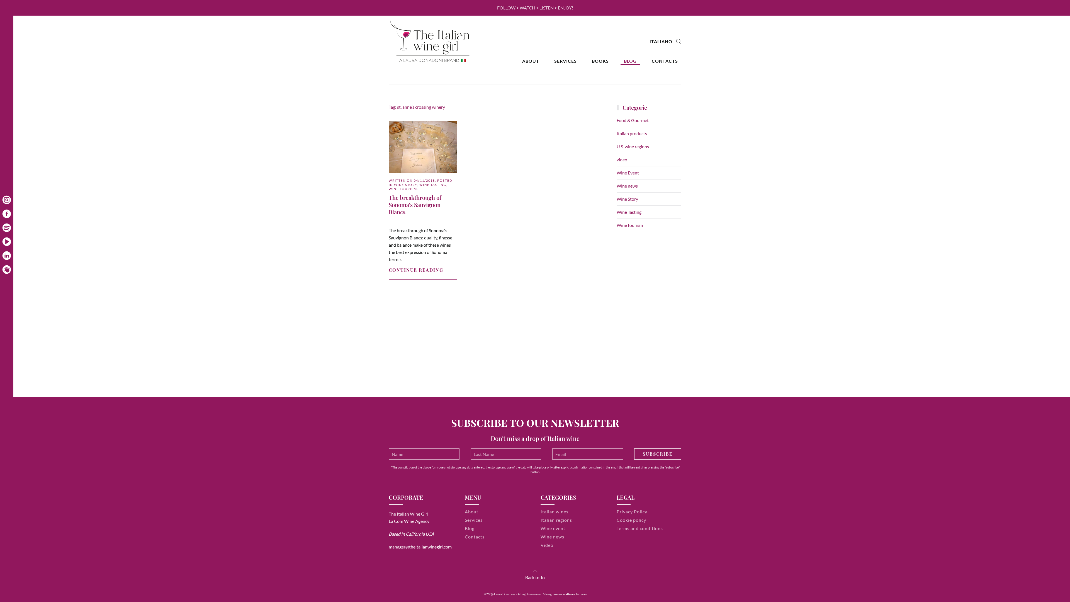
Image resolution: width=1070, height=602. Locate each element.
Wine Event (628, 172)
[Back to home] (430, 41)
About (530, 61)
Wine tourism (403, 189)
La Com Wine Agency (409, 521)
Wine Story (405, 184)
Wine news (627, 185)
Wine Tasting (432, 184)
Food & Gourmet (633, 120)
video (622, 159)
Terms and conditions (640, 528)
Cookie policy (631, 520)
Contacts (665, 61)
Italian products (632, 133)
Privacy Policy (632, 511)
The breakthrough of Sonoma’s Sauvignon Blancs (415, 205)
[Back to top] (535, 571)
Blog (630, 61)
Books (600, 61)
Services (565, 61)
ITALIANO (661, 41)
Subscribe (658, 454)
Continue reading (416, 270)
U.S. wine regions (633, 146)
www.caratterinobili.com (570, 594)
